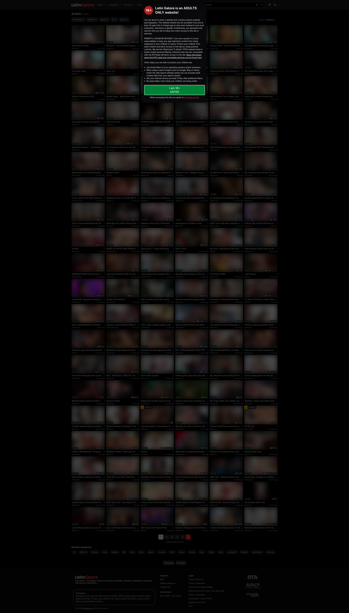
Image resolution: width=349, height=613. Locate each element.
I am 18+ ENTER (174, 90)
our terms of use (191, 97)
